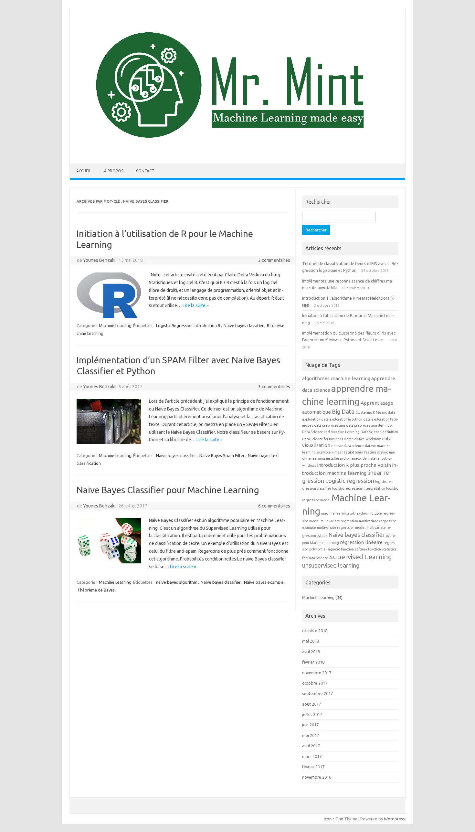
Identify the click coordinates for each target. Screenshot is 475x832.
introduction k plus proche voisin (354, 465)
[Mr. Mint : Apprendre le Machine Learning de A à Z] (237, 152)
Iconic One (333, 818)
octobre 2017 (314, 683)
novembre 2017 (316, 672)
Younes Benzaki (99, 260)
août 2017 (311, 704)
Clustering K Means (371, 412)
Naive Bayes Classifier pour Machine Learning (168, 490)
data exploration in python (341, 419)
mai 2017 (310, 735)
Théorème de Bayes (96, 590)
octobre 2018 (314, 630)
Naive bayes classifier (244, 325)
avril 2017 (311, 745)
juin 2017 (310, 724)
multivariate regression (339, 521)
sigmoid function (340, 549)
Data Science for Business (322, 439)
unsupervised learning (330, 565)
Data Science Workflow (362, 439)
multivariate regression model (341, 527)
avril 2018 (311, 651)
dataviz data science (347, 446)
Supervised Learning (360, 556)
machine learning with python (344, 513)
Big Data (343, 411)
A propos (113, 171)
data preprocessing (329, 425)
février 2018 (313, 662)
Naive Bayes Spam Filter (222, 455)
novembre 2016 (316, 777)
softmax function (368, 549)
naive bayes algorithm (176, 582)
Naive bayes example (264, 582)
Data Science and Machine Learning (331, 432)
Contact (145, 171)
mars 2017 (312, 756)
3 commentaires (274, 386)
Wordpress (394, 818)
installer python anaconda (346, 458)
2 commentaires (274, 260)
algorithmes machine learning (336, 378)
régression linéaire (361, 542)
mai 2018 (310, 641)
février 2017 (313, 766)
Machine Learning (115, 325)
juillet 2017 (312, 714)
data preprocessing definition (370, 425)
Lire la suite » (196, 305)
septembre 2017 (317, 693)
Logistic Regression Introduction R (188, 325)
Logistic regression (349, 480)
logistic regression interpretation (358, 488)
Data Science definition (379, 432)
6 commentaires (274, 505)
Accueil (83, 171)
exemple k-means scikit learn (340, 452)
